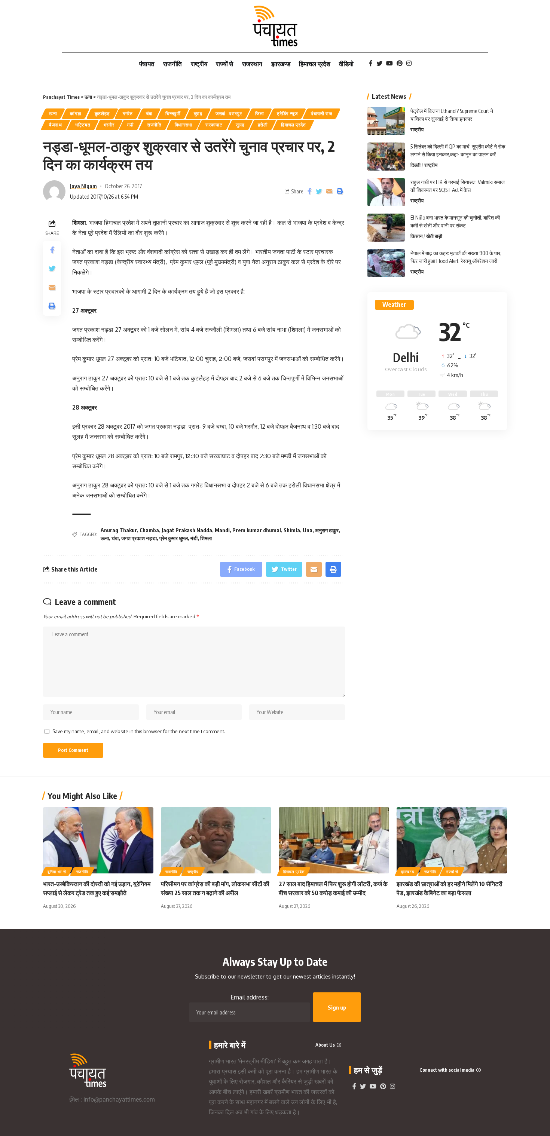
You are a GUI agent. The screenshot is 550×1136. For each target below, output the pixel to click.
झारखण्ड (407, 871)
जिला (259, 113)
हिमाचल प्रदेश (293, 125)
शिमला (206, 538)
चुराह (198, 113)
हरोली (263, 125)
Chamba (149, 530)
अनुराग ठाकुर (327, 530)
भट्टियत (83, 125)
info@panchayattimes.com (119, 1099)
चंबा (149, 113)
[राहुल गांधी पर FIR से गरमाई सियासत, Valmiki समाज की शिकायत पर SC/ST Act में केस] (386, 192)
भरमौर (109, 125)
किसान (416, 236)
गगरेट (128, 113)
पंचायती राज (321, 113)
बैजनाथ (55, 125)
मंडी (130, 125)
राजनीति (154, 125)
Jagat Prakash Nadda (187, 530)
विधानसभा (184, 125)
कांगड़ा (75, 113)
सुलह (240, 125)
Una (307, 530)
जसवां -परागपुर (229, 113)
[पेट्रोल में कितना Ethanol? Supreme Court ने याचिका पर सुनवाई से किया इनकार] (386, 121)
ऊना (53, 113)
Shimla (292, 530)
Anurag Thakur (119, 530)
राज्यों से (452, 871)
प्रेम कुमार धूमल (173, 538)
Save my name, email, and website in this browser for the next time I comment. (138, 731)
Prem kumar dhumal (256, 530)
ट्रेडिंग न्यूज (287, 113)
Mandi (222, 530)
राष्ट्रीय (417, 129)
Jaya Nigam (83, 186)
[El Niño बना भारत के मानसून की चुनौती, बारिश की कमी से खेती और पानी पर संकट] (386, 228)
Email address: (249, 997)
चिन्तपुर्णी (173, 113)
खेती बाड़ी (434, 236)
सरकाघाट (214, 125)
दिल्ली (415, 165)
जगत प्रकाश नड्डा (139, 538)
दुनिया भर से (57, 871)
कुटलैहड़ (102, 113)
